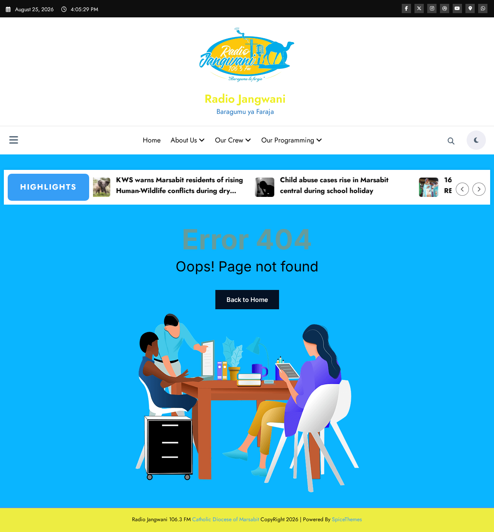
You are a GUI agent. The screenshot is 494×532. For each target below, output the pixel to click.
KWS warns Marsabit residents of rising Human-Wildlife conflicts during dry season (171, 186)
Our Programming (288, 140)
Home (152, 140)
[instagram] (431, 8)
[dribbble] (444, 8)
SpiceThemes (347, 519)
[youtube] (457, 8)
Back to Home (247, 299)
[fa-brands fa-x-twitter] (419, 8)
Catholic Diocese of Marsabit (225, 519)
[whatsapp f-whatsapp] (482, 8)
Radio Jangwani (245, 98)
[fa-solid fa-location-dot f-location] (470, 8)
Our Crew (230, 140)
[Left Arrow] (462, 189)
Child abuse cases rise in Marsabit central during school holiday (326, 185)
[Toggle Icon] (13, 141)
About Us (185, 140)
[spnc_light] (476, 140)
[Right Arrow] (479, 189)
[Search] (451, 141)
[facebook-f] (406, 8)
